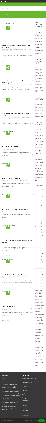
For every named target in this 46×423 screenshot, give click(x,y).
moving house (24, 117)
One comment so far (6, 255)
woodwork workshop (20, 211)
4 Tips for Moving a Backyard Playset (13, 146)
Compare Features (25, 403)
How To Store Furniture (9, 306)
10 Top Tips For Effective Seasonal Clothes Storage (42, 276)
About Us (4, 378)
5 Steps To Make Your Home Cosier (41, 193)
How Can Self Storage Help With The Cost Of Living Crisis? (42, 255)
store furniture (29, 308)
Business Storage (13, 49)
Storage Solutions (23, 49)
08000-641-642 (5, 5)
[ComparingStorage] (5, 8)
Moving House (15, 84)
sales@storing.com (14, 5)
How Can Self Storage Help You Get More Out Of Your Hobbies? (42, 234)
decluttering (26, 84)
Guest (12, 23)
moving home (27, 180)
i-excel (36, 420)
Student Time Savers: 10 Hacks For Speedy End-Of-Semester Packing (41, 212)
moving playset (8, 149)
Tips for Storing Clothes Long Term (12, 274)
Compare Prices (25, 405)
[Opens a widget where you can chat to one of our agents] (41, 420)
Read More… (4, 59)
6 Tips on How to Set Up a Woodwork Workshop (16, 209)
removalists (29, 117)
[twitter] (43, 3)
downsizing (23, 180)
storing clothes (28, 276)
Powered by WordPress (28, 420)
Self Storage (19, 49)
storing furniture (4, 309)
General (11, 84)
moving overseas (40, 308)
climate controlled (18, 244)
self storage (6, 50)
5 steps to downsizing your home (12, 178)
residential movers (5, 118)
